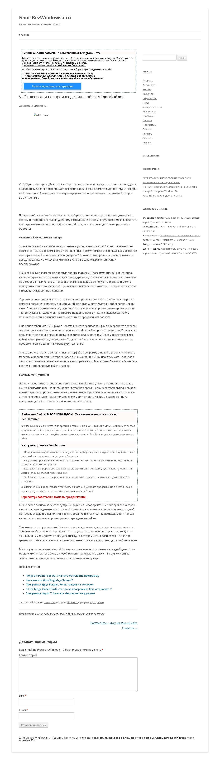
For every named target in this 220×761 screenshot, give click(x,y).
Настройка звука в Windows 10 (160, 191)
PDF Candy (167, 244)
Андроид (148, 80)
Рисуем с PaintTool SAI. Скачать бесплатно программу (62, 575)
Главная (24, 35)
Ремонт (147, 129)
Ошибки (147, 120)
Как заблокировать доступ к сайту (162, 195)
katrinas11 (72, 602)
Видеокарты (150, 98)
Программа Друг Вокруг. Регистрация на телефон (59, 584)
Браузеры (148, 93)
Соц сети (148, 138)
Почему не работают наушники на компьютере (170, 186)
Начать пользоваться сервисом (52, 86)
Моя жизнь (149, 111)
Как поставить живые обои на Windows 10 (167, 177)
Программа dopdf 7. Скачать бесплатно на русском (60, 593)
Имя (22, 696)
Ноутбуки (148, 115)
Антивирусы (150, 84)
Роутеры (148, 133)
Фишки (147, 142)
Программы (97, 602)
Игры (146, 102)
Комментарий (28, 655)
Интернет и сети (152, 107)
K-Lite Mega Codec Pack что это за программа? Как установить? (69, 589)
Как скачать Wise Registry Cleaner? (49, 580)
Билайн (147, 89)
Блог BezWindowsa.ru (45, 17)
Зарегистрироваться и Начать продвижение (53, 497)
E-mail (24, 710)
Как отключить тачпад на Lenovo (161, 182)
